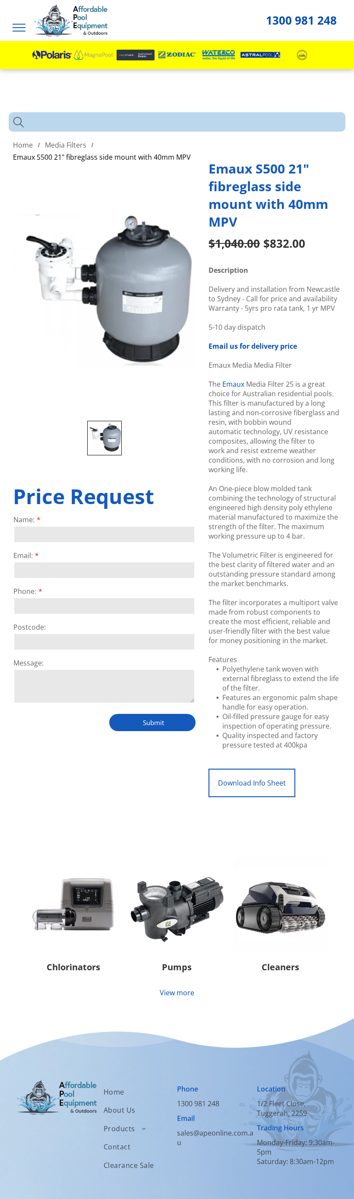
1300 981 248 (301, 20)
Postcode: (29, 627)
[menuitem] (140, 1092)
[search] (18, 123)
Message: (28, 663)
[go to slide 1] (104, 438)
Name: (24, 519)
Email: (23, 555)
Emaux (233, 384)
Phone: (24, 591)
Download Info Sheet (252, 783)
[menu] (19, 27)
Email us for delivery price (253, 346)
